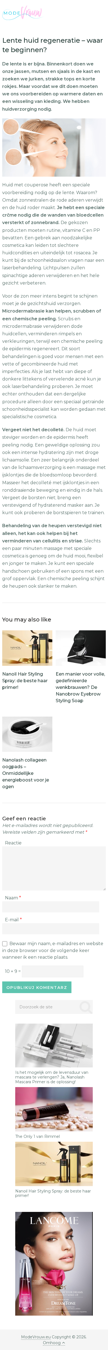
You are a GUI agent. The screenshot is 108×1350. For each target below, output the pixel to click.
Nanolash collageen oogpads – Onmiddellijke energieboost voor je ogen (25, 773)
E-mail (13, 919)
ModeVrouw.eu (36, 1336)
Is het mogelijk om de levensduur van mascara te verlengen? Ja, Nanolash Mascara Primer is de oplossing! (51, 1077)
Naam (13, 897)
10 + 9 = (13, 971)
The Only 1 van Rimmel (37, 1136)
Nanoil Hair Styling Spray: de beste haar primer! (25, 680)
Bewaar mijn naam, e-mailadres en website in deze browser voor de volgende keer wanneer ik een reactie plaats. (52, 950)
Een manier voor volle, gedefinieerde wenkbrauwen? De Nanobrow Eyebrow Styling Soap (80, 687)
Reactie (13, 843)
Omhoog (52, 1342)
